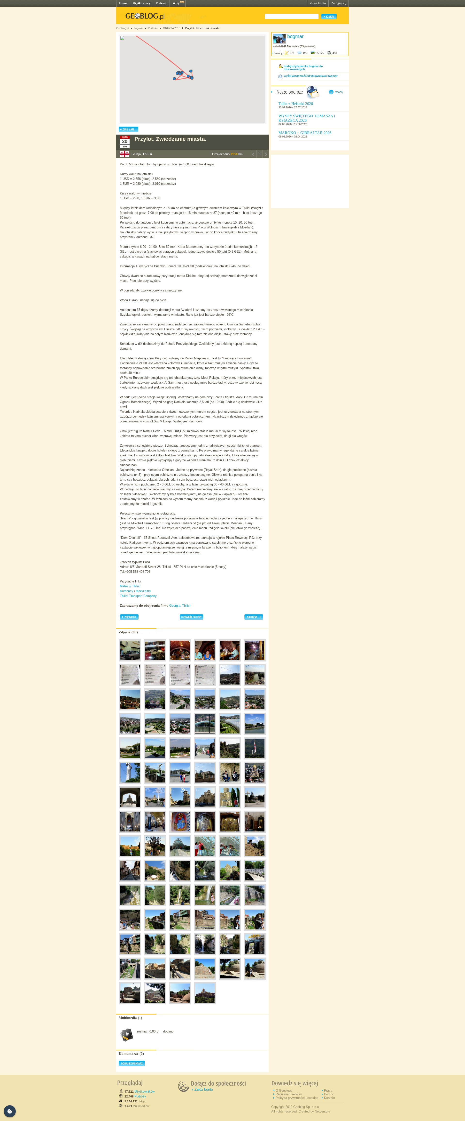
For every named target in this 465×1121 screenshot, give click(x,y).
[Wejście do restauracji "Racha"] (130, 662)
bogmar (138, 28)
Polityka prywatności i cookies (297, 1098)
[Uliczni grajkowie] (230, 785)
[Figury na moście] (155, 785)
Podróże (161, 3)
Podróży (140, 1096)
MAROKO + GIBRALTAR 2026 (305, 133)
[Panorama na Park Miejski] (180, 711)
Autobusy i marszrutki (135, 591)
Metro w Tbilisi (130, 586)
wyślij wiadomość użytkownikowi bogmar (310, 75)
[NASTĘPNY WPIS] (266, 157)
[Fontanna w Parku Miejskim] (180, 785)
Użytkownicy (141, 3)
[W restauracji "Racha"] (180, 662)
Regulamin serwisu (289, 1094)
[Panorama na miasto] (155, 711)
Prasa (328, 1090)
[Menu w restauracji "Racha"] (130, 687)
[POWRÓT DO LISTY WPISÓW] (259, 157)
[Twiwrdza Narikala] (205, 1005)
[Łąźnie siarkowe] (155, 981)
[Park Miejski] (130, 760)
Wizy (176, 3)
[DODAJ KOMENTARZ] (132, 1065)
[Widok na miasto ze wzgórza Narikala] (205, 711)
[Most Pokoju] (205, 736)
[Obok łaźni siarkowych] (130, 981)
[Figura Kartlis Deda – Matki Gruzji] (130, 785)
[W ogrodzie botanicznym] (130, 907)
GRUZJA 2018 (171, 28)
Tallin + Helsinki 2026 (296, 104)
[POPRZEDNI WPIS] (253, 157)
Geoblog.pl (122, 28)
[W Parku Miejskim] (155, 858)
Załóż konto (318, 3)
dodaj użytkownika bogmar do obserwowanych (303, 68)
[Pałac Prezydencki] (205, 785)
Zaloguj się (338, 3)
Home (123, 3)
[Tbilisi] (255, 736)
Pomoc (329, 1094)
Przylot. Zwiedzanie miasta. (202, 28)
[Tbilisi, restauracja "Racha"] (155, 662)
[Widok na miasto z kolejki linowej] (230, 687)
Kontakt (329, 1098)
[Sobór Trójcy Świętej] (255, 785)
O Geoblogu (284, 1090)
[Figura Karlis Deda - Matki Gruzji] (255, 760)
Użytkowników (144, 1091)
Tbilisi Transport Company (138, 596)
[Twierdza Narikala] (130, 858)
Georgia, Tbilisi (179, 605)
